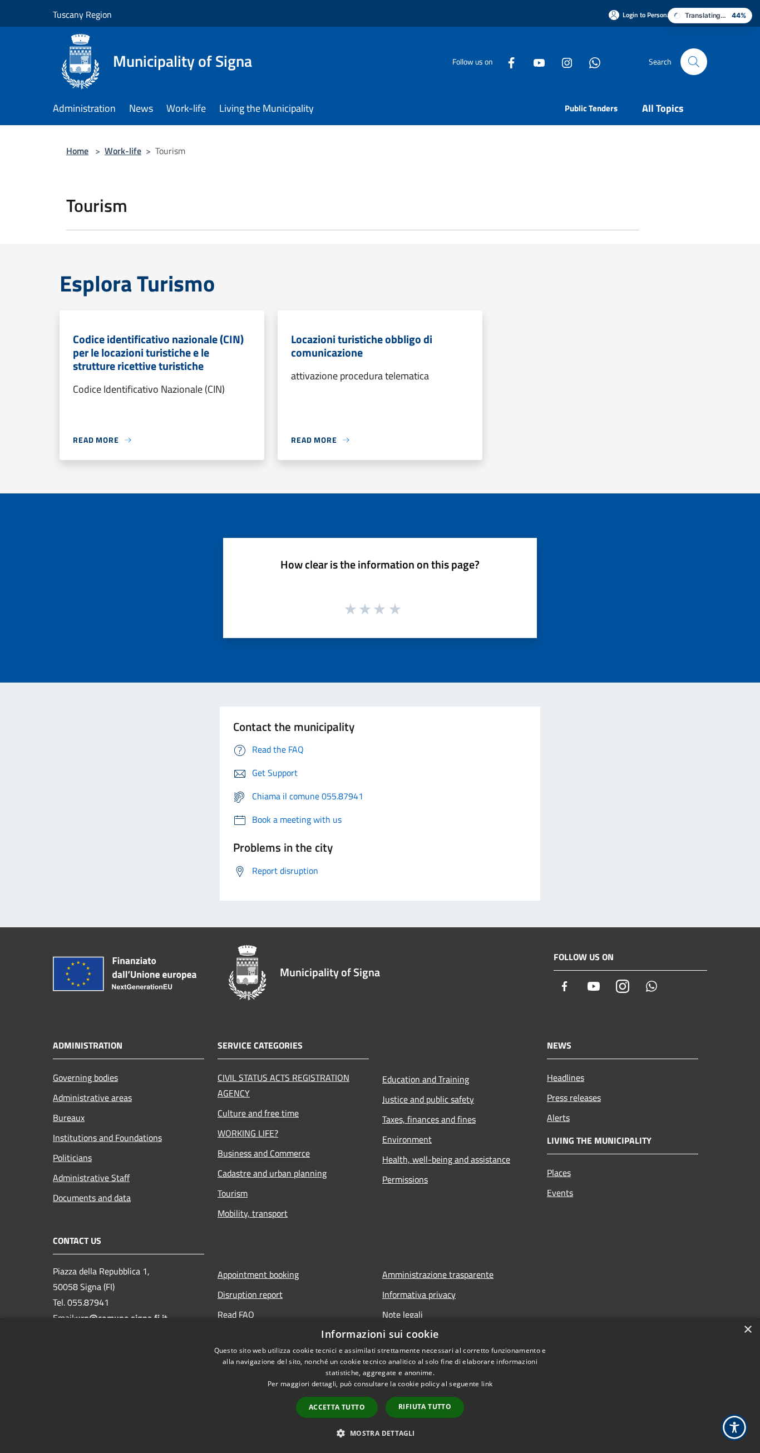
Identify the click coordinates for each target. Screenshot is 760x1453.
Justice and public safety (428, 1099)
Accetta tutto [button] (337, 1407)
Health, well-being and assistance (446, 1159)
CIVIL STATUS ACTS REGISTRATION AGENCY (283, 1085)
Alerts (558, 1117)
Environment (407, 1139)
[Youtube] (535, 61)
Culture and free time (258, 1113)
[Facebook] (507, 61)
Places (559, 1172)
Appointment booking (258, 1274)
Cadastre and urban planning (272, 1173)
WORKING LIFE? (248, 1133)
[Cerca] (693, 61)
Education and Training (425, 1079)
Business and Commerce (264, 1153)
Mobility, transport (253, 1213)
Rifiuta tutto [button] (424, 1406)
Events (560, 1192)
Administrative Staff (91, 1177)
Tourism (233, 1193)
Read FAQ (236, 1314)
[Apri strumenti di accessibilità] (734, 1427)
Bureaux (69, 1117)
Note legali (402, 1314)
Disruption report (250, 1294)
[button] (379, 1433)
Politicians (72, 1157)
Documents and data (92, 1197)
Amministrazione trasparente (437, 1274)
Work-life (123, 150)
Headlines (565, 1077)
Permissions (405, 1179)
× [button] (747, 1330)
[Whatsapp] (590, 61)
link (486, 1383)
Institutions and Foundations (107, 1137)
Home (77, 150)
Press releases (574, 1097)
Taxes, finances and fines (429, 1119)
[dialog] (380, 1385)
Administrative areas (92, 1097)
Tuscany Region (82, 14)
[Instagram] (562, 61)
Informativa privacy (419, 1294)
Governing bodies (85, 1077)
